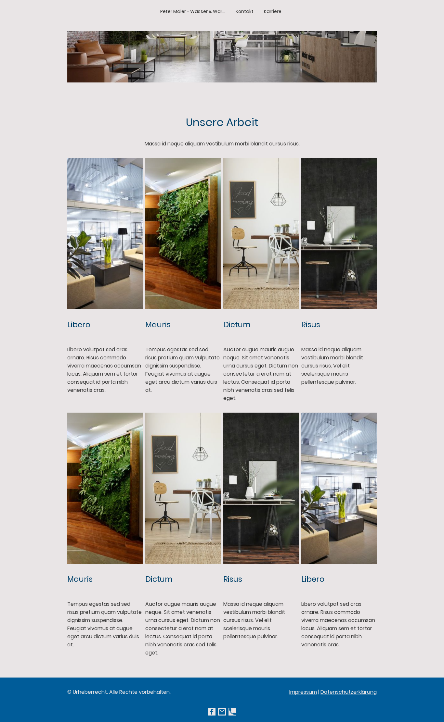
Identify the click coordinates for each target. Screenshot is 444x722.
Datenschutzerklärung (348, 692)
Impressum (303, 692)
